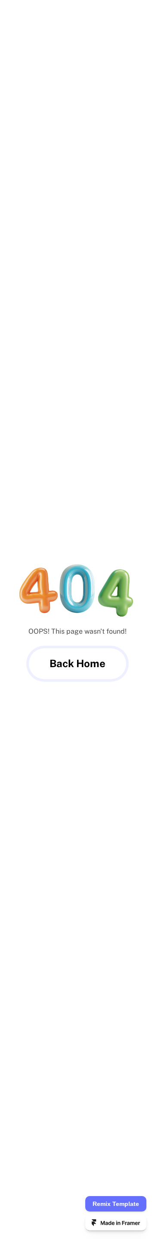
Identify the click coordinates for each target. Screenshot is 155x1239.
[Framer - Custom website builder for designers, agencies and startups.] (115, 1222)
